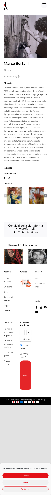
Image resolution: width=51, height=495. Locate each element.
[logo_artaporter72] (6, 2)
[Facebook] (36, 307)
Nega (25, 482)
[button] (5, 195)
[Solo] (14, 188)
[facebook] (5, 178)
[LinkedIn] (36, 312)
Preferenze (25, 489)
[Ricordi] (36, 188)
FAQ (37, 278)
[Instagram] (41, 307)
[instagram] (9, 178)
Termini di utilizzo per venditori (8, 343)
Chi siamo (8, 286)
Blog (6, 292)
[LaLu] (13, 250)
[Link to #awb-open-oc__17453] (44, 5)
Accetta (25, 476)
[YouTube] (45, 307)
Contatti (7, 310)
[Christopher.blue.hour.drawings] (37, 250)
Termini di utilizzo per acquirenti (8, 332)
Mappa (7, 305)
